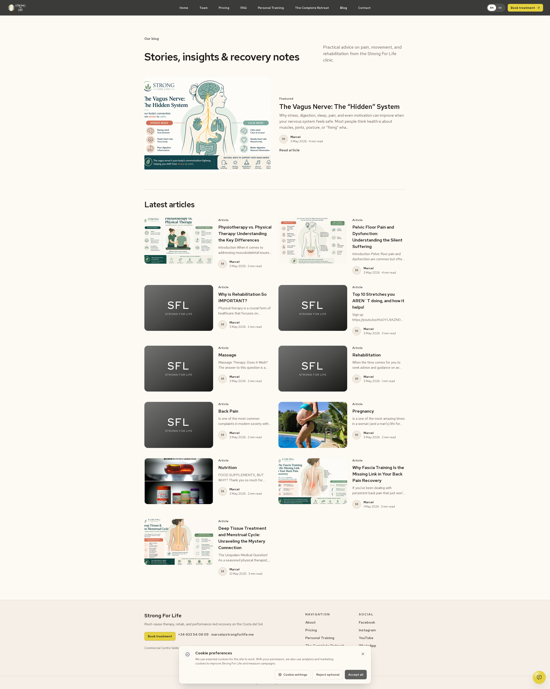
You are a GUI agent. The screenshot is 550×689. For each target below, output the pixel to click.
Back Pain (228, 411)
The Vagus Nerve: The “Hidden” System (339, 106)
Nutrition (227, 467)
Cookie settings (295, 675)
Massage (227, 355)
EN (493, 7)
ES (501, 7)
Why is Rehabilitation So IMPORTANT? (242, 297)
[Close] (363, 654)
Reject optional (327, 675)
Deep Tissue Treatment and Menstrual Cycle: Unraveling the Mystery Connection (242, 537)
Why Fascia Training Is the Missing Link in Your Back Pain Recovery (378, 474)
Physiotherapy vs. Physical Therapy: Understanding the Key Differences (245, 233)
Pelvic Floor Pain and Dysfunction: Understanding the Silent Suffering (377, 236)
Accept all (355, 675)
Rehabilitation (366, 355)
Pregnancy (363, 411)
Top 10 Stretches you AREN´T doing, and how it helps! (378, 300)
